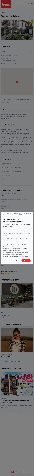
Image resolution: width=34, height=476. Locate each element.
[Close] (30, 213)
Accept (26, 261)
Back (17, 261)
